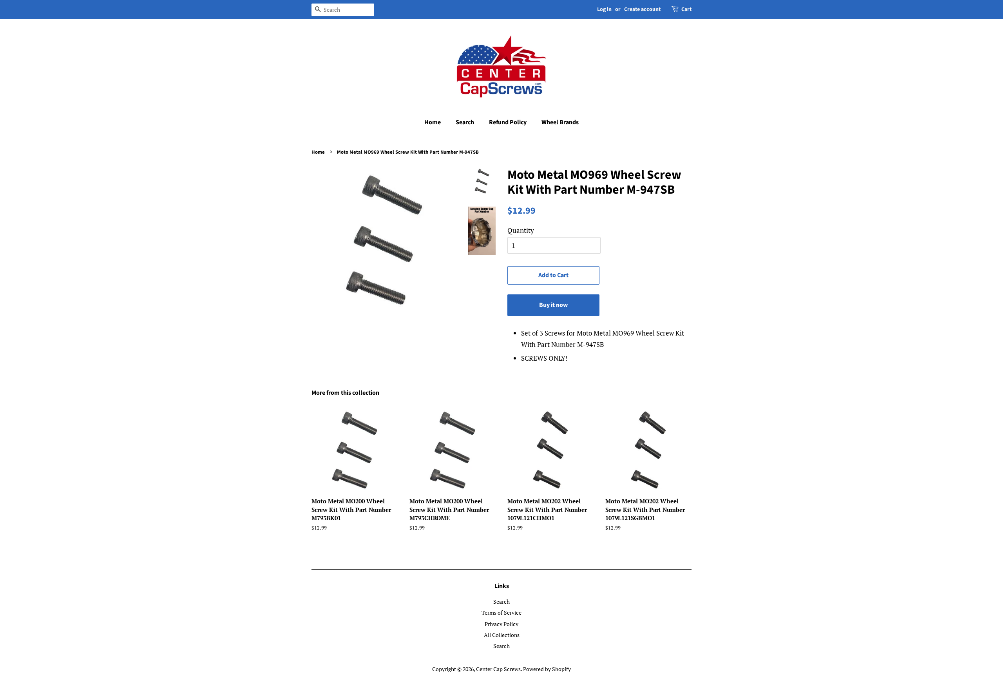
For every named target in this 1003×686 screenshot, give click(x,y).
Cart (686, 9)
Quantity (520, 230)
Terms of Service (501, 612)
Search (465, 122)
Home (432, 122)
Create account (642, 9)
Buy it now (553, 305)
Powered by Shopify (547, 669)
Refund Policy (508, 122)
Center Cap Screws (498, 669)
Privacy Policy (501, 624)
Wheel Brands (560, 122)
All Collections (502, 635)
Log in (604, 9)
